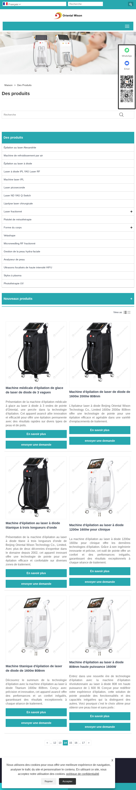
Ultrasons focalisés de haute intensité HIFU (28, 267)
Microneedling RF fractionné (19, 243)
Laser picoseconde (14, 187)
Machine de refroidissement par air (23, 155)
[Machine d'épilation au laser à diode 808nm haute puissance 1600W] (99, 655)
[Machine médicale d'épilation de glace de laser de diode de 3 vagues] (36, 381)
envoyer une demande (36, 444)
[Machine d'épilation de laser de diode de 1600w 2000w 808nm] (99, 381)
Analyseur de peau (14, 259)
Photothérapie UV (14, 283)
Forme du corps (13, 227)
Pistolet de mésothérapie (18, 219)
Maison (8, 85)
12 (54, 742)
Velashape (9, 235)
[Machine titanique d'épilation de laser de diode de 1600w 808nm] (36, 655)
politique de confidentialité (82, 773)
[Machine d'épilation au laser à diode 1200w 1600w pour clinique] (99, 516)
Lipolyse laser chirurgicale (18, 203)
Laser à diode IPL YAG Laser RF (22, 171)
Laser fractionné (13, 211)
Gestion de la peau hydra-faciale (22, 251)
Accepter (67, 781)
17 (83, 742)
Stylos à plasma (12, 275)
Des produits (24, 85)
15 (70, 742)
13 (60, 742)
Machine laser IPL (14, 179)
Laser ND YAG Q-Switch (17, 195)
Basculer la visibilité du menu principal (127, 26)
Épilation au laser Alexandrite (20, 147)
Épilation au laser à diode (18, 163)
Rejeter (49, 781)
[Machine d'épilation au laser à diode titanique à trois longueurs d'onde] (36, 516)
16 (76, 742)
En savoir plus (36, 434)
